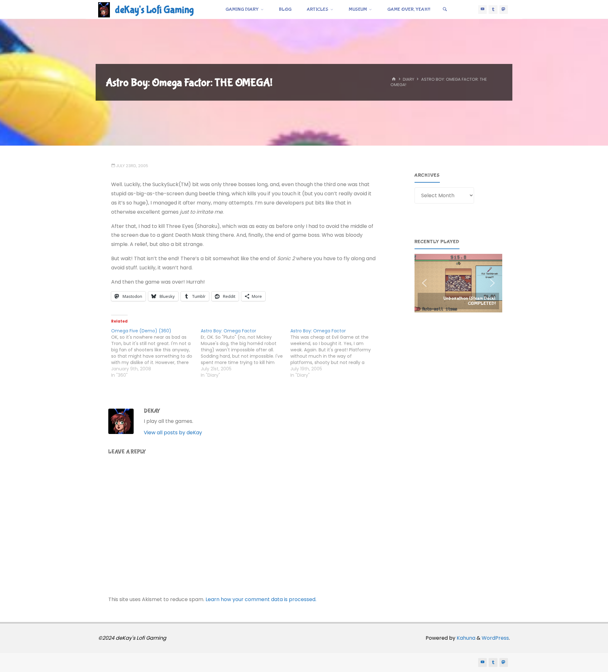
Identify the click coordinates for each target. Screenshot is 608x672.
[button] (458, 283)
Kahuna (465, 638)
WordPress (495, 638)
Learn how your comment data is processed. (261, 599)
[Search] (445, 9)
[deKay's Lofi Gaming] (104, 9)
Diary (408, 79)
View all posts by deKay (173, 432)
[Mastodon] (503, 9)
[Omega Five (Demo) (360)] (156, 353)
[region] (458, 283)
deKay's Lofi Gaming (154, 10)
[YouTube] (482, 9)
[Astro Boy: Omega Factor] (245, 353)
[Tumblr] (493, 9)
